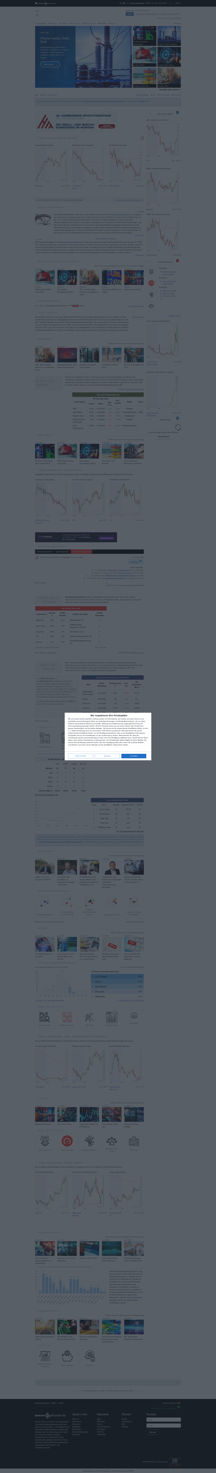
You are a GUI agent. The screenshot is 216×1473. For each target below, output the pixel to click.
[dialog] (108, 736)
